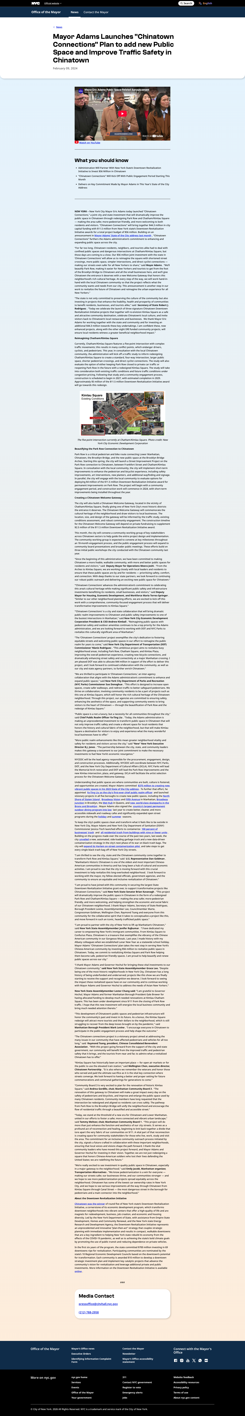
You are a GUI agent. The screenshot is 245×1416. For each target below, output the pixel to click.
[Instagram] (182, 1360)
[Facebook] (176, 1360)
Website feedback (184, 1377)
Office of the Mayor (46, 12)
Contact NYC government (137, 1382)
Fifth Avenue (133, 799)
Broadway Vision (111, 799)
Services (76, 1382)
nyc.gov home (79, 1377)
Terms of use (181, 1392)
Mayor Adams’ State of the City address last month (122, 235)
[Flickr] (206, 1360)
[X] (194, 1360)
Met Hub (108, 802)
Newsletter (128, 1353)
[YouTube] (188, 1360)
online (78, 1271)
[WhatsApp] (200, 1360)
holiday (102, 816)
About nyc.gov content (186, 1397)
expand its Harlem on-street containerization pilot (112, 846)
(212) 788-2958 (89, 1312)
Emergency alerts (132, 1392)
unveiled (84, 839)
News (74, 12)
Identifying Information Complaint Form (91, 1360)
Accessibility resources (186, 1382)
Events (75, 1387)
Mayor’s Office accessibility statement (137, 1360)
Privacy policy (181, 1387)
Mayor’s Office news (82, 1348)
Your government (81, 1397)
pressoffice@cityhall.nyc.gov (98, 1304)
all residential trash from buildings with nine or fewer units (134, 832)
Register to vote (131, 1387)
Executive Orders (81, 1353)
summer (116, 816)
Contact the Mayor (96, 12)
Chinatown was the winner (90, 1203)
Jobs (124, 1397)
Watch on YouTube (89, 142)
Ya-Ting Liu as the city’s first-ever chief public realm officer (119, 792)
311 (124, 1377)
